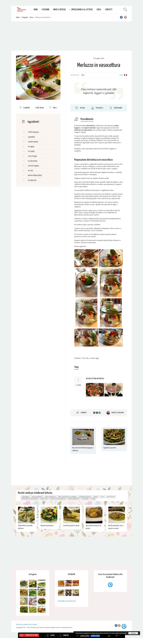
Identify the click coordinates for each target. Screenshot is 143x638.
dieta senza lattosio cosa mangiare (67, 496)
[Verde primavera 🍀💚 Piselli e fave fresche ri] (24, 610)
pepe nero (33, 180)
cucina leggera (25, 496)
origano (36, 166)
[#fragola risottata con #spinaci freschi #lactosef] (41, 584)
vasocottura (85, 499)
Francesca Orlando (117, 413)
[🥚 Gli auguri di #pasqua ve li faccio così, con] (41, 601)
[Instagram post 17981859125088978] (24, 601)
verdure (93, 499)
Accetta (133, 633)
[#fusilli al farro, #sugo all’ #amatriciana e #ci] (41, 610)
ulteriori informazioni (120, 633)
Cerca (99, 10)
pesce (102, 496)
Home (36, 10)
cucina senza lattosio (37, 496)
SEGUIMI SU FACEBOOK (67, 601)
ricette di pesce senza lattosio (30, 499)
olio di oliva (33, 161)
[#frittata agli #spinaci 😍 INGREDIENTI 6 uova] (33, 584)
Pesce (31, 17)
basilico (39, 175)
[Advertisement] (71, 36)
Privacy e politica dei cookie (26, 624)
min (87, 635)
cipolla (32, 151)
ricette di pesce (111, 496)
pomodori (32, 137)
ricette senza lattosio (73, 499)
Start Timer (95, 635)
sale (31, 170)
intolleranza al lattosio (85, 496)
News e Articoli (59, 10)
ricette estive (44, 499)
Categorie (45, 10)
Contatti (108, 10)
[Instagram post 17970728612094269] (33, 601)
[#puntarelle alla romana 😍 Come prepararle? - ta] (33, 610)
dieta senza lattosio (50, 496)
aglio (35, 156)
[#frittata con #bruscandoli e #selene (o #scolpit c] (24, 593)
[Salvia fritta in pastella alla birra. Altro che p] (41, 593)
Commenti (84, 413)
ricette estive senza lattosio (57, 499)
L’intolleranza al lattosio (82, 10)
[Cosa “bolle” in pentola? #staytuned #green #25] (33, 593)
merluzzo (36, 132)
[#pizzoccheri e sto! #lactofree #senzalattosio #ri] (24, 584)
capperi (32, 146)
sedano (36, 142)
